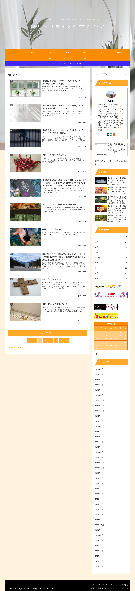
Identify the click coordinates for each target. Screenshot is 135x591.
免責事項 (125, 585)
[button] (125, 74)
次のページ (48, 332)
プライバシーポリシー (113, 585)
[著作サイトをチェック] (108, 134)
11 (56, 340)
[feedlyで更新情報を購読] (111, 134)
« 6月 (96, 354)
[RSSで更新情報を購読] (114, 134)
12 (61, 340)
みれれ (111, 101)
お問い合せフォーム (98, 585)
